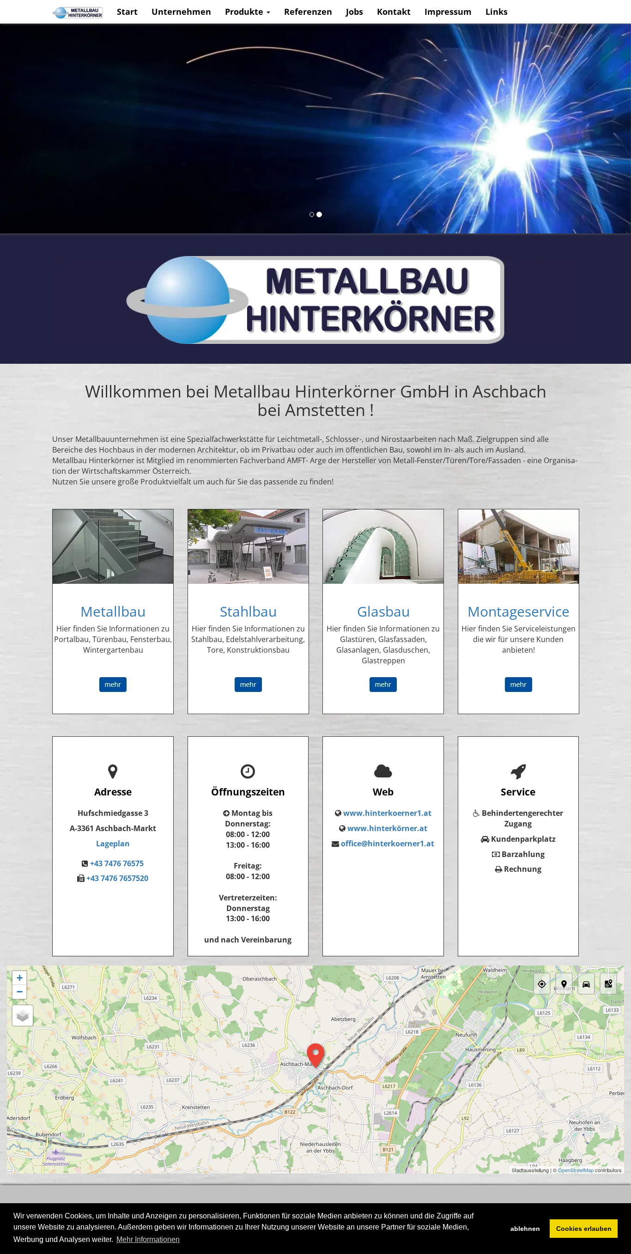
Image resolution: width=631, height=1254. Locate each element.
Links (496, 11)
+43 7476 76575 (117, 863)
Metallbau (113, 611)
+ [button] (20, 978)
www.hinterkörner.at (387, 828)
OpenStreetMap (576, 1170)
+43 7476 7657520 (117, 878)
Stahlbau (248, 611)
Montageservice (518, 611)
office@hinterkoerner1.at (387, 843)
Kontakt (394, 11)
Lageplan (113, 843)
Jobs (354, 11)
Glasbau (383, 611)
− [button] (20, 991)
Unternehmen (181, 11)
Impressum (448, 11)
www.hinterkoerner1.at (387, 813)
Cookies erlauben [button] (584, 1228)
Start (127, 11)
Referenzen (308, 11)
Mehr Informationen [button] (148, 1239)
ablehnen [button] (525, 1228)
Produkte (245, 11)
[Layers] (22, 1015)
